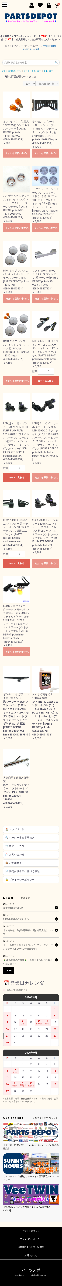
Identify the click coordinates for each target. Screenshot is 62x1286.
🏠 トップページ (14, 829)
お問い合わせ (31, 1255)
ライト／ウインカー (32, 71)
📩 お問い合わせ (14, 854)
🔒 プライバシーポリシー (19, 879)
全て (3, 71)
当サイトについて (31, 1231)
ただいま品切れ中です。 (18, 153)
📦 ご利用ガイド (14, 862)
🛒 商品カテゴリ (14, 846)
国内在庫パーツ (14, 71)
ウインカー (48, 71)
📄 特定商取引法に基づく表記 (22, 871)
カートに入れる (45, 381)
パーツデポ (31, 1270)
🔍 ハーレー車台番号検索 (19, 837)
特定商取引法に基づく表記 (31, 1247)
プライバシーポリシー (31, 1239)
